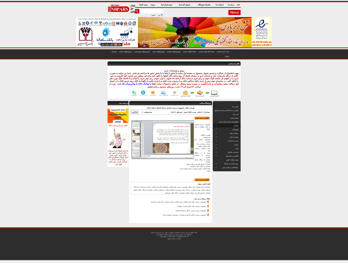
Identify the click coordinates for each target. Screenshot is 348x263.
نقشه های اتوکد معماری (206, 51)
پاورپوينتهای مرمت (158, 51)
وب (159, 15)
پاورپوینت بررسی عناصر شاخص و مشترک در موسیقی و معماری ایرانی (184, 215)
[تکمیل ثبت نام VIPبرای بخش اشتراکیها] (214, 110)
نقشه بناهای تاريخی (189, 51)
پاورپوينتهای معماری (174, 51)
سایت (153, 15)
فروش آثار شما (184, 5)
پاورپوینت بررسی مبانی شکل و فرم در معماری (191, 206)
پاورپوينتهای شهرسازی (142, 51)
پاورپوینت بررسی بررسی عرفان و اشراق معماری (190, 210)
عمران (227, 56)
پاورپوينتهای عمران (125, 51)
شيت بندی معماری (223, 51)
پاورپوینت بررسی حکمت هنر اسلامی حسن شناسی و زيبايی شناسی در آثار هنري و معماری (178, 202)
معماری (114, 51)
